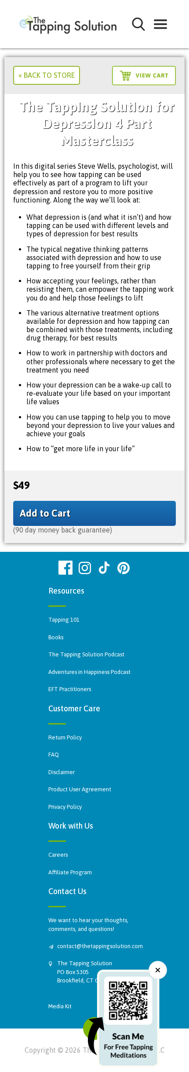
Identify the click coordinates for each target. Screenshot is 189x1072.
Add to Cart (45, 513)
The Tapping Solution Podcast (86, 654)
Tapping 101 (64, 619)
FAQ (53, 754)
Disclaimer (61, 772)
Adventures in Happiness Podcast (89, 672)
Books (55, 637)
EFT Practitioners (69, 689)
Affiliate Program (70, 872)
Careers (58, 854)
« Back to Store (46, 75)
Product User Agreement (79, 789)
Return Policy (65, 737)
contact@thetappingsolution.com (99, 946)
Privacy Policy (65, 807)
